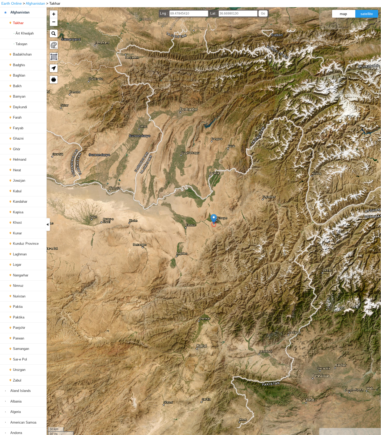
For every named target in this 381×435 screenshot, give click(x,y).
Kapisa (18, 212)
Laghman (20, 254)
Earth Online (11, 3)
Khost (17, 223)
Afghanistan (35, 3)
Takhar (18, 23)
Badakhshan (22, 54)
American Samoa (23, 422)
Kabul (17, 191)
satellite (367, 14)
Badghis (19, 65)
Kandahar (20, 201)
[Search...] (54, 33)
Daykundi (20, 107)
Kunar (17, 233)
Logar (17, 265)
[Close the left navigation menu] (48, 224)
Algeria (15, 412)
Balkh (17, 86)
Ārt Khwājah (25, 33)
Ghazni (18, 138)
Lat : (214, 13)
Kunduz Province (26, 244)
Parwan (18, 338)
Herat (17, 170)
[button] (213, 219)
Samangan (21, 349)
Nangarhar (20, 275)
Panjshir (19, 328)
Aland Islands (20, 391)
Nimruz (18, 286)
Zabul (17, 380)
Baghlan (19, 75)
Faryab (18, 128)
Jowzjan (19, 180)
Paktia (18, 307)
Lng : (164, 13)
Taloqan (21, 44)
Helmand (19, 159)
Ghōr (16, 149)
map (343, 14)
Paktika (18, 317)
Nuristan (19, 296)
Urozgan (19, 370)
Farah (17, 117)
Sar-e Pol (20, 359)
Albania (16, 401)
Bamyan (19, 96)
